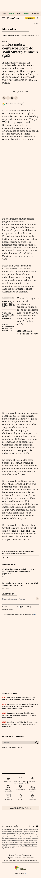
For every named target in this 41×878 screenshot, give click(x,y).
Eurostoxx (12, 747)
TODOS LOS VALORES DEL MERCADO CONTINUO (8, 316)
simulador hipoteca (20, 781)
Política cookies (26, 855)
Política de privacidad (28, 857)
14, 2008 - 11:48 (20, 92)
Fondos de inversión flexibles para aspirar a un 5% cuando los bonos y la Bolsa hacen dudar (19, 715)
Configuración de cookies (13, 857)
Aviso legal (18, 855)
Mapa (14, 860)
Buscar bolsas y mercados (13, 736)
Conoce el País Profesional (20, 808)
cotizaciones (8, 799)
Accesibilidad (8, 860)
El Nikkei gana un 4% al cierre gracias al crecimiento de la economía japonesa (19, 572)
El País (36, 23)
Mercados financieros (9, 599)
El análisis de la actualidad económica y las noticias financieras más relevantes (18, 552)
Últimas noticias (9, 693)
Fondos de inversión (27, 35)
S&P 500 (20, 13)
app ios (20, 799)
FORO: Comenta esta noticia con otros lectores (8, 327)
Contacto (11, 855)
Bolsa (5, 35)
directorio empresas (32, 790)
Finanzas (22, 599)
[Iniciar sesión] (37, 18)
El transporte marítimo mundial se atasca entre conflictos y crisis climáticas (18, 698)
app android (32, 799)
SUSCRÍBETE (30, 18)
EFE (3, 576)
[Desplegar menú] (3, 18)
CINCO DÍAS (5, 588)
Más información (7, 609)
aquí (34, 614)
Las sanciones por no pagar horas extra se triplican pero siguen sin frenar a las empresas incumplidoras (20, 706)
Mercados (9, 29)
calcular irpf (8, 781)
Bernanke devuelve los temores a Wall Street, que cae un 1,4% (20, 584)
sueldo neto (32, 781)
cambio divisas (20, 789)
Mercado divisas (13, 35)
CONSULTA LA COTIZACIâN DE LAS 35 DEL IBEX (8, 304)
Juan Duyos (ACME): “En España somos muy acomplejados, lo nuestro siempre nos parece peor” (20, 724)
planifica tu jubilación (8, 790)
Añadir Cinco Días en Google (14, 104)
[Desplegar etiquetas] (37, 598)
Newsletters (23, 860)
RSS (18, 860)
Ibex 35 (5, 13)
